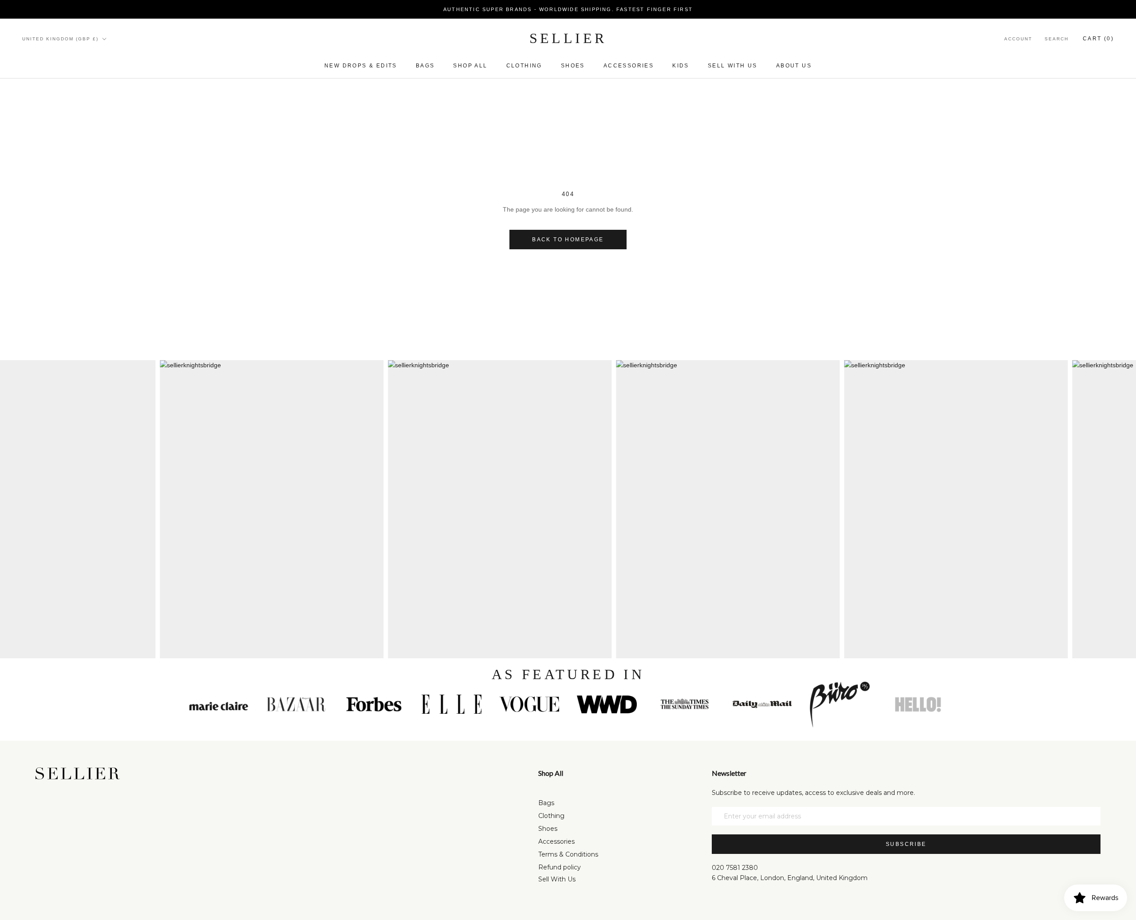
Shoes (573, 66)
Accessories (629, 66)
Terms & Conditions (568, 854)
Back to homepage (568, 239)
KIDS (680, 66)
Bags (425, 66)
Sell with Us (732, 66)
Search (1057, 38)
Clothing (524, 66)
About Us (794, 66)
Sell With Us (557, 879)
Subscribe (906, 844)
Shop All (470, 66)
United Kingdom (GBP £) (60, 38)
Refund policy (559, 867)
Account (1018, 38)
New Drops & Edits (360, 66)
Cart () (1098, 38)
